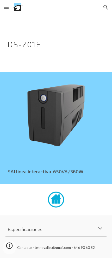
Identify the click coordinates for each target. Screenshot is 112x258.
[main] (56, 43)
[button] (6, 7)
